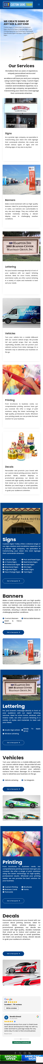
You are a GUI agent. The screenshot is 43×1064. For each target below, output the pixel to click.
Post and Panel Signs (32, 559)
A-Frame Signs (11, 562)
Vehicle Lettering (11, 780)
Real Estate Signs (31, 562)
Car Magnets (29, 780)
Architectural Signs (12, 564)
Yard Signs (28, 572)
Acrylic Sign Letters (12, 730)
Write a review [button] (11, 1008)
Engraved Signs (11, 569)
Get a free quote (12, 581)
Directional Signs (11, 567)
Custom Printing (11, 887)
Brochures (28, 887)
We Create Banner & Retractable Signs (17, 27)
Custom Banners (11, 618)
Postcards (9, 892)
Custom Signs (10, 559)
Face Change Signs (12, 572)
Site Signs (28, 567)
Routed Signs (29, 564)
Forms (26, 889)
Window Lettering (12, 734)
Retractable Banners (32, 618)
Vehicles (10, 333)
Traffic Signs (29, 569)
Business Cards (11, 889)
